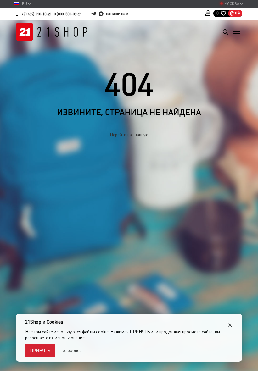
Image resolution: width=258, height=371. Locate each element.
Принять (40, 350)
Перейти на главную (129, 134)
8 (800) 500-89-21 (68, 14)
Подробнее (70, 350)
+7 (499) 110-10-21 (36, 14)
